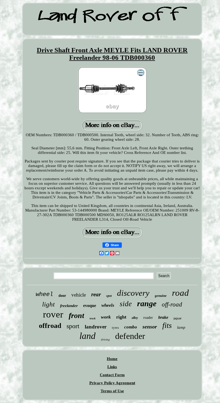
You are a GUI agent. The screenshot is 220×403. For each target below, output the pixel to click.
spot (109, 296)
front (76, 315)
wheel (44, 294)
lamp (181, 327)
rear (96, 294)
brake (163, 317)
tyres (115, 328)
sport (73, 326)
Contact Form (112, 375)
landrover (96, 327)
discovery (133, 293)
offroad (50, 326)
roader (148, 318)
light (48, 304)
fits (167, 325)
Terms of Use (112, 391)
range (146, 303)
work (106, 317)
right (121, 317)
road (180, 293)
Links (112, 367)
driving (105, 339)
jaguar (178, 318)
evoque (89, 305)
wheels (107, 305)
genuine (161, 296)
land (87, 336)
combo (130, 327)
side (126, 304)
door (62, 296)
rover (53, 314)
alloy (135, 318)
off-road (172, 304)
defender (130, 336)
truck (93, 318)
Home (112, 359)
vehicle (78, 295)
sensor (149, 327)
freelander (69, 306)
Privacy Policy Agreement (112, 383)
